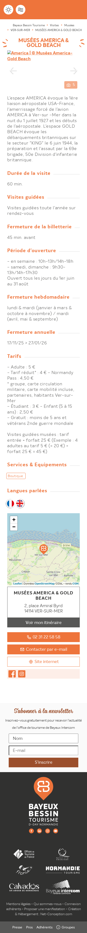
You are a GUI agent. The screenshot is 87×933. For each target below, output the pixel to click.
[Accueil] (43, 801)
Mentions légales (18, 904)
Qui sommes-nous (47, 904)
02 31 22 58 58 (46, 637)
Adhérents (44, 927)
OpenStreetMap (44, 583)
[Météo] (8, 9)
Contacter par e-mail (46, 649)
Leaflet (17, 583)
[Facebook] (31, 831)
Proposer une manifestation (44, 909)
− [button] (13, 527)
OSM (75, 583)
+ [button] (13, 520)
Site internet (47, 661)
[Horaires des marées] (20, 9)
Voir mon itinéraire (44, 622)
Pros (29, 927)
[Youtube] (55, 831)
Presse (17, 927)
